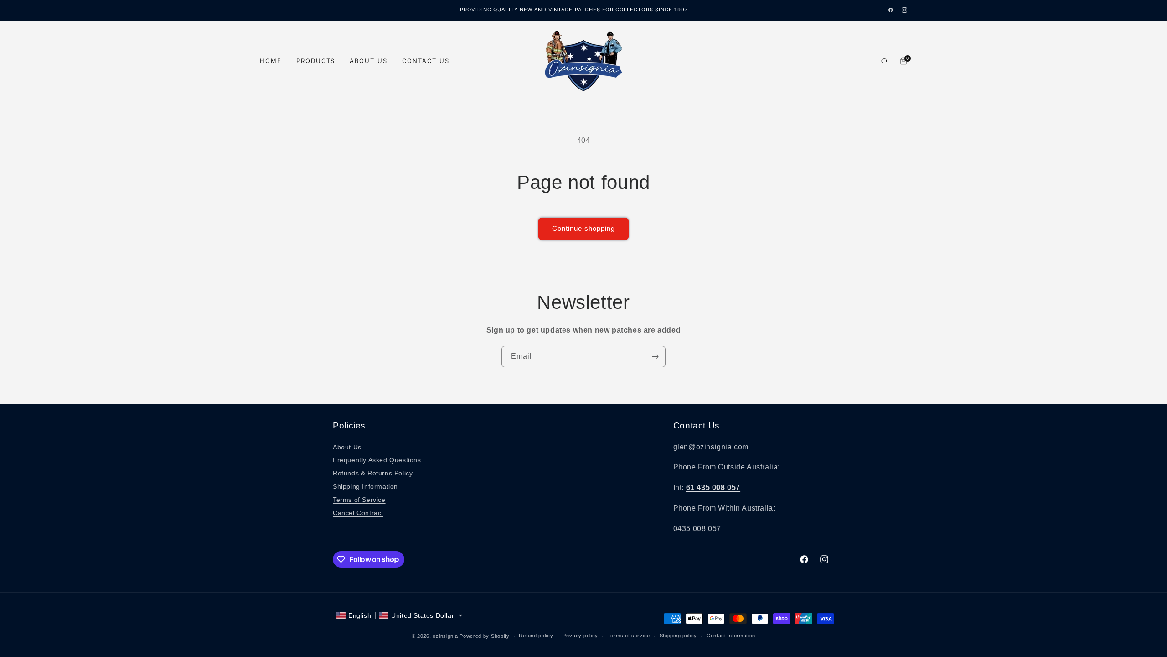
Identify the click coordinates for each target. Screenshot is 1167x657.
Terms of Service (359, 499)
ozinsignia (445, 636)
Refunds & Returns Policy (373, 473)
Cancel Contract (358, 512)
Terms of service (629, 635)
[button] (400, 615)
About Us (368, 60)
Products (316, 60)
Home (271, 60)
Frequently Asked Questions (377, 460)
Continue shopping (583, 228)
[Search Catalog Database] (884, 61)
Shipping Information (365, 486)
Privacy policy (580, 635)
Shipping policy (678, 635)
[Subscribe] (655, 356)
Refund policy (536, 635)
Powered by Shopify (485, 636)
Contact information (731, 635)
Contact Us (425, 60)
